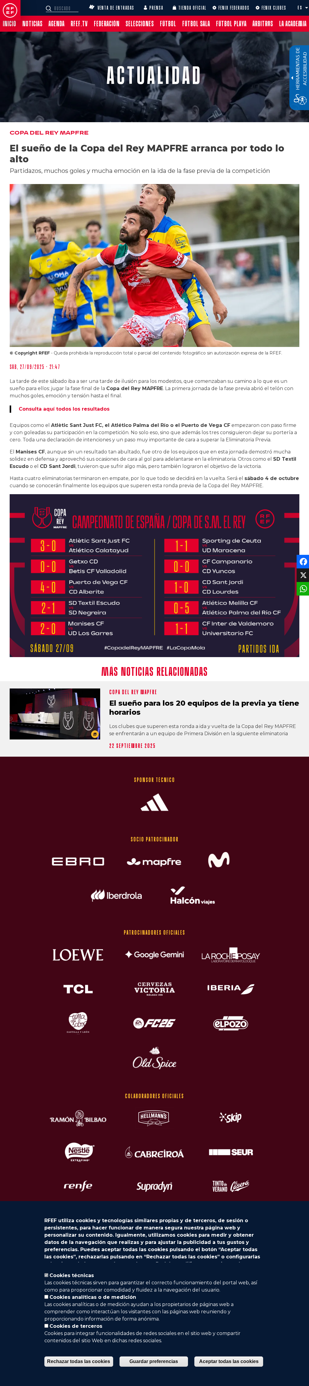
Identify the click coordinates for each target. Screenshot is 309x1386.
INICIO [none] (9, 23)
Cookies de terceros (75, 1326)
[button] (306, 7)
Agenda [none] (57, 23)
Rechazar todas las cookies (78, 1361)
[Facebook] (302, 561)
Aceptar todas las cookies (229, 1361)
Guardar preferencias (153, 1361)
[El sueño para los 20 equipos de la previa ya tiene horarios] (55, 713)
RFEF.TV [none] (79, 23)
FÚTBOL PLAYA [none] (231, 23)
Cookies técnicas (71, 1275)
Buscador (49, 8)
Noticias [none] (32, 23)
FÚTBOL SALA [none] (196, 23)
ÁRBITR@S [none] (263, 23)
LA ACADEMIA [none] (293, 23)
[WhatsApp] (302, 588)
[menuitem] (9, 24)
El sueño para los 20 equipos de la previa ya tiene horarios (204, 708)
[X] (302, 575)
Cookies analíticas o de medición (92, 1297)
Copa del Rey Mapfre (49, 133)
